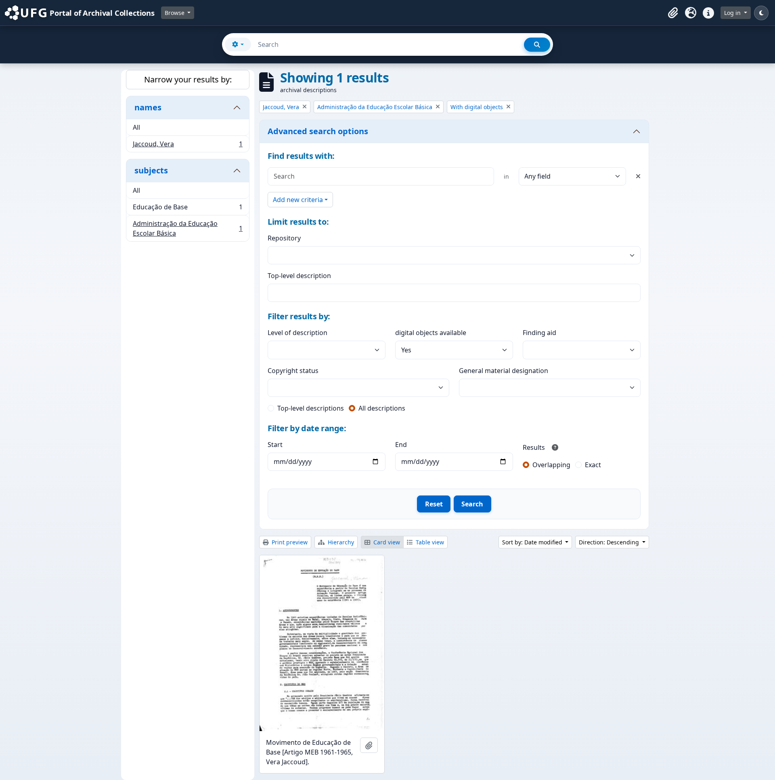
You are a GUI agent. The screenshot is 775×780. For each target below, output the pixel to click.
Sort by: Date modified (533, 542)
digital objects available (430, 332)
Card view (386, 542)
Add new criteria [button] (298, 199)
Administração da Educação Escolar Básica (187, 228)
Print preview (289, 542)
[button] (673, 13)
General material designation (503, 370)
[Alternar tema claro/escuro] (761, 13)
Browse (175, 13)
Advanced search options (318, 131)
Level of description (297, 332)
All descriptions (381, 408)
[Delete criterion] (638, 176)
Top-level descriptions (310, 408)
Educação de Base (187, 208)
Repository (284, 238)
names (147, 107)
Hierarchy (340, 542)
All (136, 127)
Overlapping (551, 464)
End (401, 444)
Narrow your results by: (188, 79)
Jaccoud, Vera (187, 145)
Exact (593, 464)
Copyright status (293, 370)
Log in (733, 13)
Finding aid (539, 332)
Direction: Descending (610, 542)
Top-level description (299, 275)
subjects (151, 170)
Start (275, 444)
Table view (429, 542)
